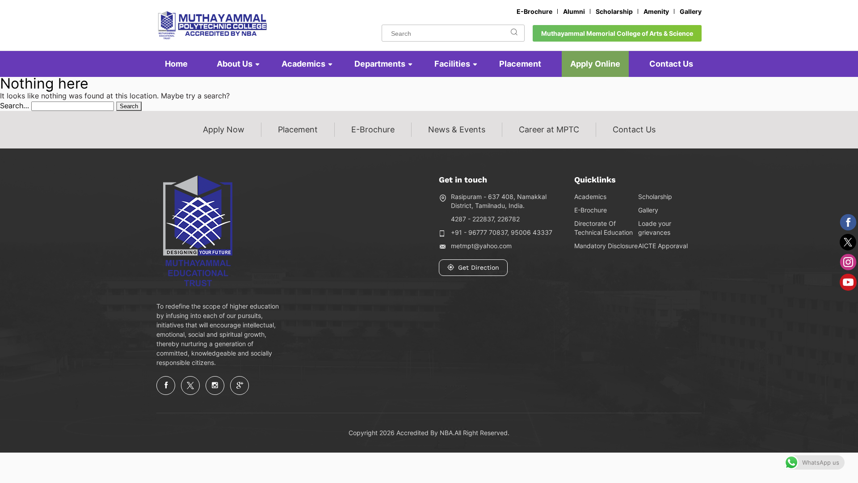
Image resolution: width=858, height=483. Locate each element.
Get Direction (478, 267)
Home (176, 63)
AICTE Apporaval (663, 246)
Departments (379, 63)
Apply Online (595, 63)
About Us (234, 63)
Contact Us (671, 63)
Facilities (452, 63)
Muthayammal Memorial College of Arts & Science (617, 33)
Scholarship (614, 11)
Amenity (656, 11)
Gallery (691, 11)
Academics (303, 63)
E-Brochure (534, 11)
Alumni (574, 11)
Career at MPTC (549, 129)
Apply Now (223, 129)
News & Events (456, 129)
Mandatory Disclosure (606, 246)
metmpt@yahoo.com (481, 246)
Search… (14, 105)
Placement (520, 63)
